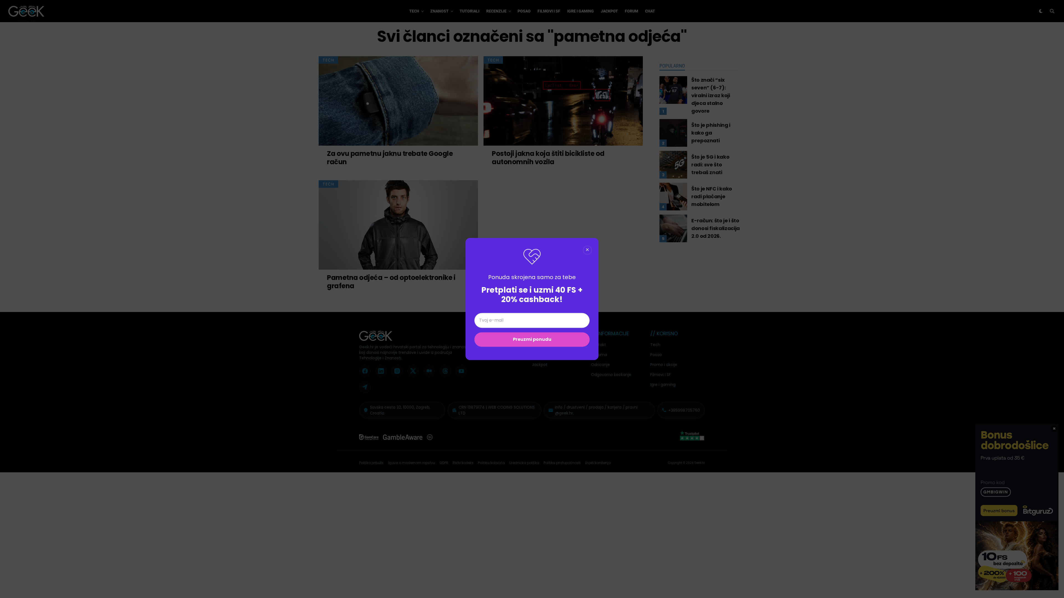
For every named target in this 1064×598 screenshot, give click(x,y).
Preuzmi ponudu (532, 339)
